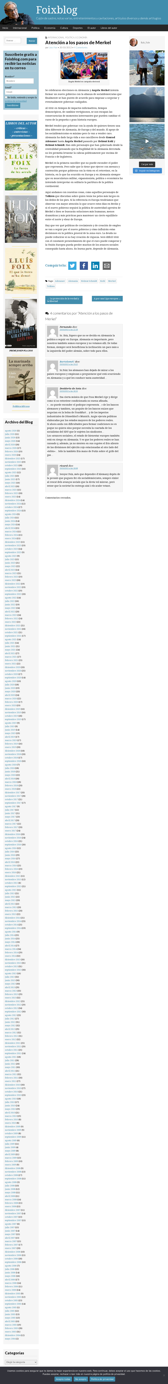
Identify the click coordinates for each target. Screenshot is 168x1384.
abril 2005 (10, 1321)
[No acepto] (164, 1375)
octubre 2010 (11, 1091)
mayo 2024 (10, 524)
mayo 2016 (10, 858)
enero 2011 (10, 1081)
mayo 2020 (10, 691)
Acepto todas (63, 1379)
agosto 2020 (11, 681)
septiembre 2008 (13, 1178)
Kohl (102, 281)
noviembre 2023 (13, 545)
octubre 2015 (11, 883)
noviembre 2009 (13, 1130)
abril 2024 (10, 528)
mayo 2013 (10, 984)
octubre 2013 (11, 966)
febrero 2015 (11, 911)
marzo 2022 (11, 615)
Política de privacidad (102, 1379)
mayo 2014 (10, 942)
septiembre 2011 (13, 1053)
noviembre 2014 (13, 921)
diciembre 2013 (12, 959)
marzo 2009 (11, 1158)
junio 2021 (10, 646)
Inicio (5, 28)
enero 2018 (10, 789)
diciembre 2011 (12, 1043)
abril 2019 (10, 737)
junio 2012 (10, 1022)
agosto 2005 (11, 1307)
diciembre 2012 (12, 1001)
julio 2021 (10, 643)
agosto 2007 (11, 1224)
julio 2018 (10, 768)
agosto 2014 (11, 931)
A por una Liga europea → (107, 298)
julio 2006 (10, 1269)
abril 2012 (10, 1029)
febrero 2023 (11, 577)
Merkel (112, 281)
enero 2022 (10, 622)
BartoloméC (67, 361)
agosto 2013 (11, 973)
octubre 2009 (11, 1133)
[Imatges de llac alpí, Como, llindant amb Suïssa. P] (147, 104)
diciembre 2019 (12, 709)
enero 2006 (10, 1290)
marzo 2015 (11, 907)
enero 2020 (10, 705)
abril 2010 (10, 1112)
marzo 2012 (11, 1032)
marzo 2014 (11, 949)
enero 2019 (10, 747)
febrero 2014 (11, 952)
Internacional (20, 28)
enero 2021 (10, 663)
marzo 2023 (11, 573)
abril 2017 (10, 820)
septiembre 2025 (13, 469)
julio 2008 (10, 1185)
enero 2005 (10, 1331)
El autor (92, 28)
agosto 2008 (11, 1182)
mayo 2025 (10, 483)
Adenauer (60, 281)
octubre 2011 (11, 1050)
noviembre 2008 (13, 1171)
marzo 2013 (11, 991)
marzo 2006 (11, 1283)
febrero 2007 (11, 1245)
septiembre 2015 (13, 886)
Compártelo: (56, 266)
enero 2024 (10, 538)
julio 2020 (10, 684)
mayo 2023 (10, 566)
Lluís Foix (53, 47)
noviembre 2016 (13, 837)
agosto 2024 (11, 514)
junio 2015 (10, 897)
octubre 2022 (11, 590)
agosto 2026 (11, 430)
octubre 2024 (11, 507)
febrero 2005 (11, 1328)
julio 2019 (10, 726)
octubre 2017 (11, 799)
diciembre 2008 (12, 1168)
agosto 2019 (11, 723)
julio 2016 (10, 851)
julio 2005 (10, 1311)
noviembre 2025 (13, 462)
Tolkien (51, 286)
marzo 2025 (11, 490)
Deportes (78, 28)
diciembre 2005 (12, 1293)
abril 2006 (10, 1279)
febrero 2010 (11, 1119)
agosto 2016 (11, 848)
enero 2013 (10, 997)
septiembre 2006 (13, 1262)
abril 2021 (10, 653)
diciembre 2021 (12, 625)
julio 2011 (10, 1060)
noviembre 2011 (13, 1046)
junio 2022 (10, 604)
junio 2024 (10, 521)
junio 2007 (10, 1231)
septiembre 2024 (13, 510)
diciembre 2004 (12, 1335)
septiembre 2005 (13, 1304)
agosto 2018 (11, 764)
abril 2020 (10, 695)
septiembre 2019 (13, 719)
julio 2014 (10, 935)
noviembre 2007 (13, 1213)
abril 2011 (10, 1071)
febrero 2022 (11, 618)
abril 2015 (10, 904)
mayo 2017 (10, 817)
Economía (49, 28)
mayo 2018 (10, 775)
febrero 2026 (11, 451)
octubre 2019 (11, 716)
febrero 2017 (11, 827)
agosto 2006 (11, 1265)
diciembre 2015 (12, 876)
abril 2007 (10, 1238)
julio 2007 (10, 1227)
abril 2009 (10, 1154)
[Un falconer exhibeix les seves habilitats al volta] (147, 67)
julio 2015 (10, 893)
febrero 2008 (11, 1203)
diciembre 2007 (12, 1210)
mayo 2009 (10, 1151)
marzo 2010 (11, 1116)
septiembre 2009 (13, 1137)
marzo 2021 (11, 657)
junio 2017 (10, 813)
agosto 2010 (11, 1098)
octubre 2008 (11, 1175)
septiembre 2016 (13, 844)
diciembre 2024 (12, 500)
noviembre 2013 (13, 963)
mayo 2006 (10, 1276)
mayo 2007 (10, 1234)
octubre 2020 (11, 674)
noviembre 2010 (13, 1088)
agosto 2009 (11, 1140)
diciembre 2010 (12, 1085)
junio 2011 (10, 1064)
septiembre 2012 (13, 1011)
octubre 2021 (11, 632)
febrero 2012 (11, 1036)
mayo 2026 (10, 441)
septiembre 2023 (13, 552)
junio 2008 (10, 1189)
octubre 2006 (11, 1258)
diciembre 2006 (12, 1252)
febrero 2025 (11, 493)
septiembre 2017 (13, 803)
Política (35, 28)
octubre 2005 (11, 1300)
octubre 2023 (11, 549)
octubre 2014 (11, 924)
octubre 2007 (11, 1217)
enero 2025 (10, 496)
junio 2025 (10, 479)
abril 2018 (10, 778)
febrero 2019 (11, 744)
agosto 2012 (11, 1015)
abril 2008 (10, 1196)
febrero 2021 (11, 660)
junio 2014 (10, 938)
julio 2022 (10, 601)
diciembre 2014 (12, 918)
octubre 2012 (11, 1008)
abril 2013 (10, 987)
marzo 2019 (11, 740)
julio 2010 (10, 1102)
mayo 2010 (10, 1109)
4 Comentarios (81, 47)
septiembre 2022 (13, 594)
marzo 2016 (11, 865)
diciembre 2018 (12, 751)
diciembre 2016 (12, 834)
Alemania (73, 281)
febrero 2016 (11, 869)
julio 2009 (10, 1144)
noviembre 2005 (13, 1297)
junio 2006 (10, 1272)
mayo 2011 (10, 1067)
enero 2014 (10, 956)
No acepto (80, 1379)
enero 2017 (10, 830)
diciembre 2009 (12, 1126)
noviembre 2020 (13, 670)
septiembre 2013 (13, 970)
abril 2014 (10, 945)
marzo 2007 (11, 1241)
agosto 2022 (11, 597)
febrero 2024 (11, 535)
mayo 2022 (10, 608)
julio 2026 (10, 434)
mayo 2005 (10, 1318)
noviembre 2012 (13, 1004)
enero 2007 (10, 1248)
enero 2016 (10, 872)
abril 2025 (10, 486)
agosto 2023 (11, 556)
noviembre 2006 (13, 1255)
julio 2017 (10, 810)
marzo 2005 (11, 1325)
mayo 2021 (10, 650)
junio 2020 (10, 688)
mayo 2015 (10, 900)
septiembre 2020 (13, 677)
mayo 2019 (10, 733)
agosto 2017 (11, 806)
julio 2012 (10, 1018)
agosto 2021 (11, 639)
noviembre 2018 (13, 754)
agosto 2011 (11, 1057)
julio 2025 (10, 476)
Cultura (64, 28)
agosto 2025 (11, 472)
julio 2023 (10, 559)
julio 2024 (10, 517)
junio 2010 (10, 1105)
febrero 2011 (11, 1078)
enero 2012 (10, 1039)
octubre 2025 (11, 465)
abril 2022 (10, 611)
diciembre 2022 (12, 584)
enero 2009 (10, 1164)
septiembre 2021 (13, 636)
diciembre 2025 (12, 458)
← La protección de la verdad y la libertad (63, 299)
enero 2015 (10, 914)
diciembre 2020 (12, 667)
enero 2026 (10, 455)
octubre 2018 (11, 757)
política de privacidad (16, 101)
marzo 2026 (11, 448)
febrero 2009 (11, 1161)
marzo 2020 (11, 698)
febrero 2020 (11, 702)
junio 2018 (10, 771)
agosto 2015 (11, 890)
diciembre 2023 (12, 542)
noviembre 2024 (13, 503)
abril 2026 (10, 444)
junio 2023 (10, 563)
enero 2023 (10, 580)
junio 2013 (10, 980)
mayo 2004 (10, 1339)
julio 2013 (10, 977)
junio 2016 (10, 855)
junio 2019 (10, 730)
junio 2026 (10, 437)
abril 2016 (10, 862)
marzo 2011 (11, 1074)
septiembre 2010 (13, 1095)
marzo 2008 (11, 1199)
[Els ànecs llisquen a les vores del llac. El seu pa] (147, 141)
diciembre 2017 (12, 792)
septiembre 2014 (13, 928)
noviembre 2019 (13, 712)
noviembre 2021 (13, 629)
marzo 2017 (11, 824)
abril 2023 (10, 570)
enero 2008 (10, 1206)
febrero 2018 (11, 785)
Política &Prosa (21, 406)
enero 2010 (10, 1123)
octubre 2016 (11, 841)
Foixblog (56, 10)
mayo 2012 (10, 1025)
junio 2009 (10, 1147)
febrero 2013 (11, 994)
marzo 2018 (11, 782)
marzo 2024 (11, 531)
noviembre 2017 (13, 796)
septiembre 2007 (13, 1220)
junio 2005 (10, 1314)
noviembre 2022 (13, 587)
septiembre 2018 (13, 761)
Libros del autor (109, 28)
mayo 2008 (10, 1192)
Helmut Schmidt (89, 281)
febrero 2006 (11, 1286)
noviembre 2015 (13, 879)
